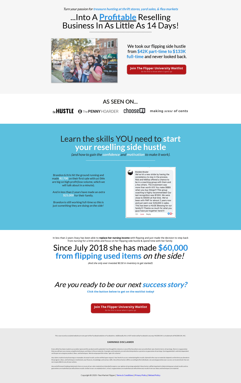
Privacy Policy (141, 375)
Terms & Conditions (124, 375)
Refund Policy (154, 375)
